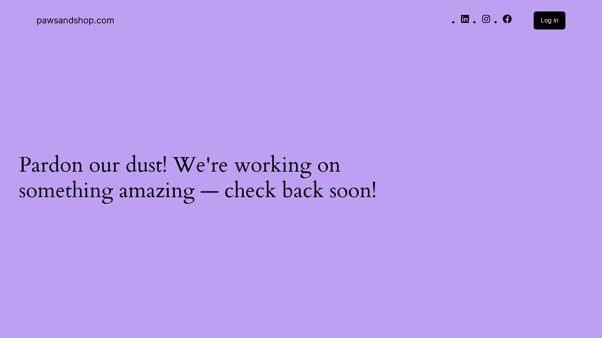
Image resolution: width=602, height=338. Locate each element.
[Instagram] (486, 21)
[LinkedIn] (465, 21)
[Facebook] (507, 21)
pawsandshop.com (75, 20)
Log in (549, 20)
